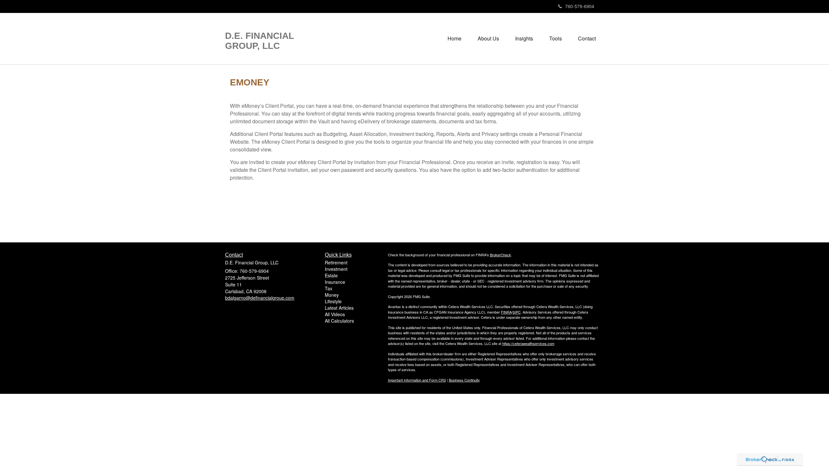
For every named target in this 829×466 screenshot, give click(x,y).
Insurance (335, 282)
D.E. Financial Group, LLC (259, 41)
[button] (488, 38)
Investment (336, 269)
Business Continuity (464, 380)
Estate (331, 275)
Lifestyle (333, 301)
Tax (328, 288)
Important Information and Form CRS (417, 380)
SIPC (517, 312)
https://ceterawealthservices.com (528, 343)
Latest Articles (339, 308)
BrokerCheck (500, 254)
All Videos (335, 314)
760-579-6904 (579, 6)
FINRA (506, 312)
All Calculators (339, 320)
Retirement (336, 262)
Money (332, 295)
